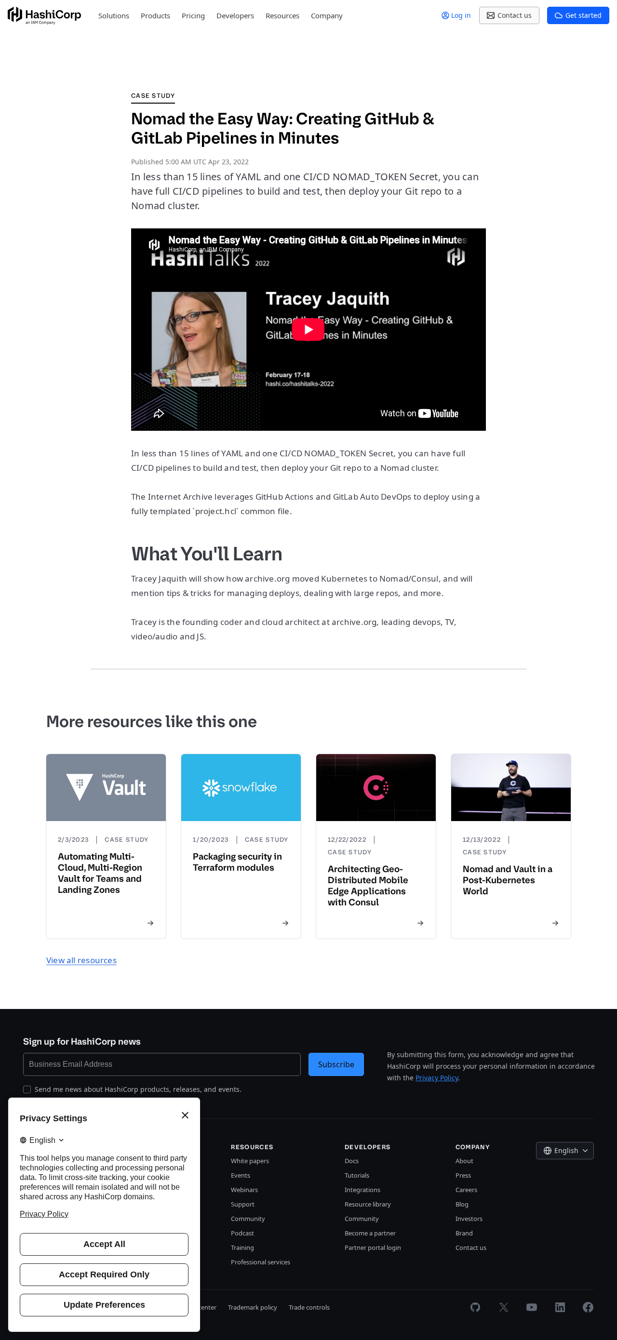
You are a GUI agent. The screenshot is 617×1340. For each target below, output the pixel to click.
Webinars (244, 1189)
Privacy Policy (437, 1077)
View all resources (81, 960)
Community (248, 1218)
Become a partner (370, 1233)
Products (155, 15)
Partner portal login (373, 1247)
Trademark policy (252, 1307)
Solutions (113, 15)
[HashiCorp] (44, 16)
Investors (469, 1218)
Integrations (362, 1189)
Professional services (260, 1262)
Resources (282, 15)
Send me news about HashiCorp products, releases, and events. (138, 1089)
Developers (235, 15)
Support (243, 1204)
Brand (464, 1233)
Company (327, 15)
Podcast (242, 1233)
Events (240, 1175)
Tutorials (357, 1175)
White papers (250, 1160)
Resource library (368, 1204)
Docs (352, 1160)
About (464, 1160)
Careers (466, 1189)
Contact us (471, 1247)
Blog (462, 1204)
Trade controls (309, 1307)
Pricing (193, 15)
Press (463, 1175)
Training (242, 1247)
